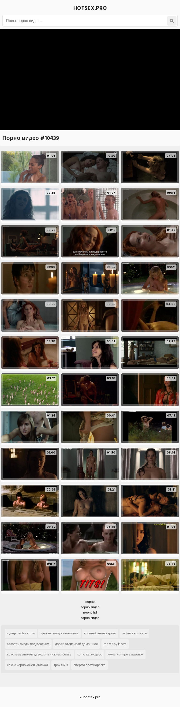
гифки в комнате (134, 633)
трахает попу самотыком (59, 633)
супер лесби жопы (21, 633)
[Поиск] (171, 21)
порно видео (90, 607)
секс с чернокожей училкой (27, 665)
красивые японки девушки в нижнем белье (39, 654)
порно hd (90, 612)
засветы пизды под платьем (28, 644)
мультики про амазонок (125, 654)
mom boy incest (115, 644)
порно (90, 601)
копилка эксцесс (89, 654)
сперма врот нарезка (89, 665)
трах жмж (61, 665)
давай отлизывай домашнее (76, 644)
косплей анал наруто (100, 633)
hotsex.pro (90, 8)
